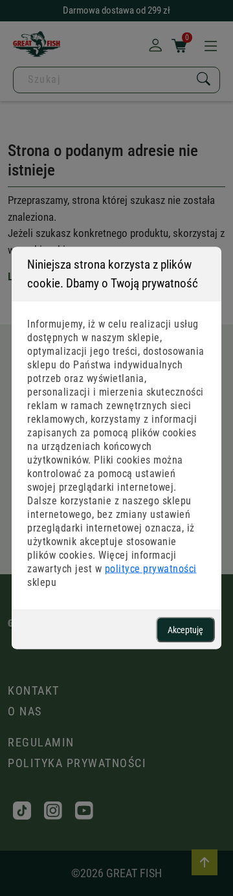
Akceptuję (185, 630)
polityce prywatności (151, 569)
